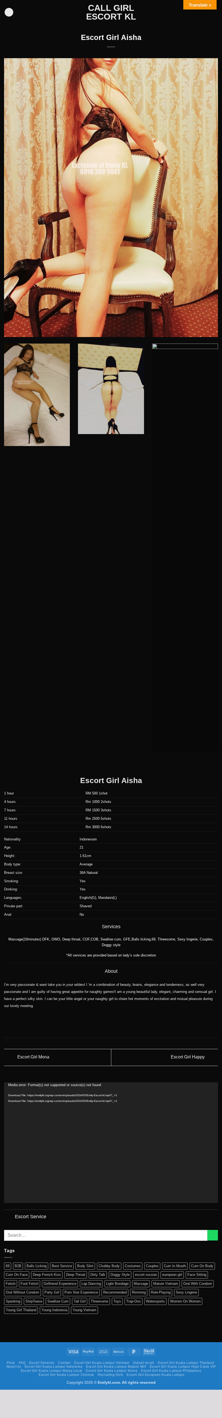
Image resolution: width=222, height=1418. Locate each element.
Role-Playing (161, 1292)
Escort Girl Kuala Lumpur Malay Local (51, 1371)
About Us (13, 1367)
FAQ (22, 1363)
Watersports (155, 1301)
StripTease (33, 1301)
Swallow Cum (57, 1301)
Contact (64, 1363)
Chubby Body (109, 1266)
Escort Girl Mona (32, 1057)
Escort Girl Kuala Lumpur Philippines (171, 1371)
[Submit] (212, 1235)
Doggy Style (120, 1275)
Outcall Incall (143, 1363)
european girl (172, 1275)
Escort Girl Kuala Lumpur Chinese (66, 1375)
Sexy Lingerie (186, 1292)
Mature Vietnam (165, 1284)
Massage (141, 1284)
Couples (152, 1266)
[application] (111, 1142)
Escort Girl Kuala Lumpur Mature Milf (116, 1367)
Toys (117, 1301)
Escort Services (41, 1363)
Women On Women (185, 1301)
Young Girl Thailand (21, 1310)
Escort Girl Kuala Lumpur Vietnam (101, 1363)
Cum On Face (17, 1275)
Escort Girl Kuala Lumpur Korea (111, 1371)
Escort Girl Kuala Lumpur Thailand (186, 1363)
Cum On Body (202, 1266)
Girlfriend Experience (60, 1284)
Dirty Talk (97, 1275)
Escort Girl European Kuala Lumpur (155, 1375)
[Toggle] (9, 1217)
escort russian (146, 1275)
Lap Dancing (91, 1284)
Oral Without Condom (22, 1292)
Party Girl (51, 1292)
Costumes (133, 1266)
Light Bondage (117, 1284)
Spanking (13, 1301)
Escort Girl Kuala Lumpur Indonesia (54, 1367)
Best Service (62, 1266)
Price (11, 1363)
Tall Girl (80, 1301)
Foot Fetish (29, 1284)
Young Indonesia (54, 1310)
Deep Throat (75, 1275)
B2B (18, 1266)
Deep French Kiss (47, 1275)
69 (7, 1266)
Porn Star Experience (81, 1292)
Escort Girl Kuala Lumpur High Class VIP (183, 1367)
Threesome (99, 1301)
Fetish (10, 1284)
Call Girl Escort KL (111, 12)
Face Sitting (196, 1275)
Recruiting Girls (110, 1375)
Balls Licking (37, 1266)
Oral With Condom (197, 1284)
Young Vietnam (84, 1310)
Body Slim (85, 1266)
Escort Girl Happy (188, 1057)
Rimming (139, 1292)
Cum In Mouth (175, 1266)
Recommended (115, 1292)
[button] (9, 12)
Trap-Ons (133, 1301)
